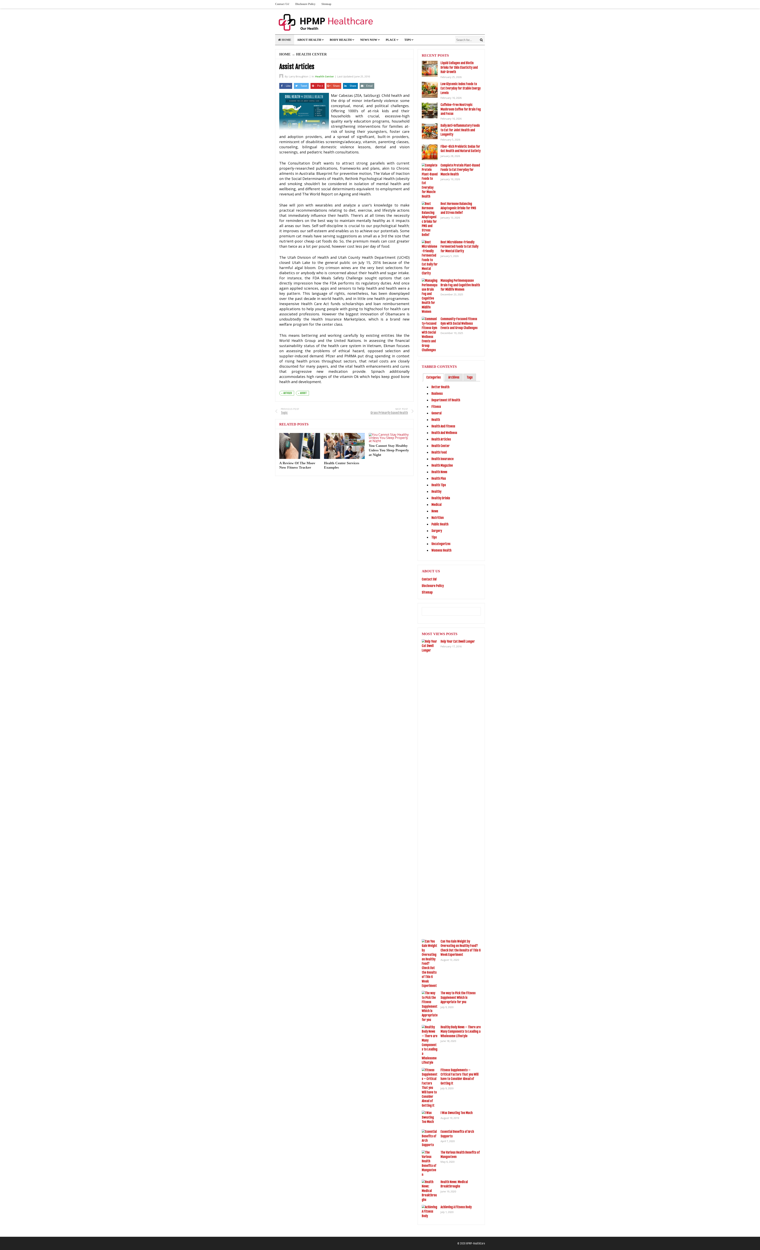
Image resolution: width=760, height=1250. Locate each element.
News (434, 511)
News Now (368, 39)
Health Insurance (442, 459)
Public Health (439, 524)
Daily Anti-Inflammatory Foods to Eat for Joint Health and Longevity (460, 130)
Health (435, 420)
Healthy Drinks (440, 498)
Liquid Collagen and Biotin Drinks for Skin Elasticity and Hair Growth (459, 67)
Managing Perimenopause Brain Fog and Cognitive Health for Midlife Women (460, 285)
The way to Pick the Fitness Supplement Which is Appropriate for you (458, 997)
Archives (453, 377)
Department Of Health (445, 400)
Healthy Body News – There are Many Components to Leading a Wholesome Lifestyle (461, 1031)
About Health (309, 39)
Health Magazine (442, 465)
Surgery (436, 531)
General (436, 413)
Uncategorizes (440, 544)
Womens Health (441, 550)
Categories (433, 377)
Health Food (439, 452)
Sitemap (326, 4)
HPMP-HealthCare (475, 1243)
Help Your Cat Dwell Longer (458, 641)
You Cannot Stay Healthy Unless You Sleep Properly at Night (389, 450)
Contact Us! (282, 4)
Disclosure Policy (305, 4)
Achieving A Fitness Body (456, 1207)
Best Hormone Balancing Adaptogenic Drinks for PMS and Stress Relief (458, 208)
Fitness (436, 407)
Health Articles (441, 439)
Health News (439, 472)
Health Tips (438, 485)
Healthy (436, 492)
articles (287, 393)
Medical (436, 505)
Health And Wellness (444, 433)
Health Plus (438, 478)
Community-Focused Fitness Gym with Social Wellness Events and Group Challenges (459, 323)
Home (286, 39)
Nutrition (437, 518)
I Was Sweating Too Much (457, 1113)
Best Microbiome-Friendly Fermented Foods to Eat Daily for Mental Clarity (459, 246)
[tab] (433, 377)
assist (303, 393)
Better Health (440, 387)
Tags (470, 377)
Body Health (341, 39)
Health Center (311, 54)
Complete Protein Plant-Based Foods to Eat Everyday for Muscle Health (460, 169)
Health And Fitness (443, 426)
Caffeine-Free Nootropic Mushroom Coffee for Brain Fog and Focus (461, 109)
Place (391, 39)
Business (437, 394)
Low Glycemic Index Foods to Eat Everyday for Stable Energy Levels (461, 88)
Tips (407, 39)
